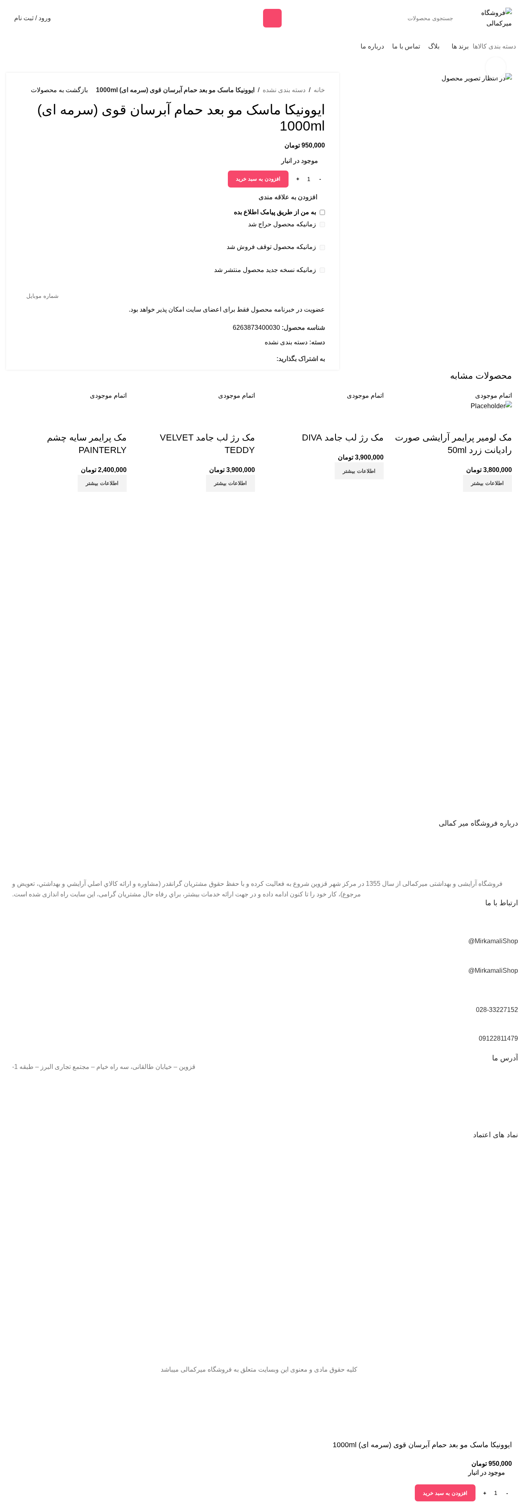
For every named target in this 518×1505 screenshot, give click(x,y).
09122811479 (498, 1038)
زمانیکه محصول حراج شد (283, 224)
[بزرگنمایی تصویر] (496, 67)
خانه (319, 89)
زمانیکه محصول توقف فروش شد (272, 246)
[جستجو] (272, 18)
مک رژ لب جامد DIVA (343, 437)
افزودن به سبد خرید (258, 179)
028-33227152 (497, 1009)
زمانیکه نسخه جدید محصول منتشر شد (266, 269)
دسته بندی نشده (284, 89)
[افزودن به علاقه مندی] (502, 421)
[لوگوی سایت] (489, 17)
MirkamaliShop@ (493, 941)
